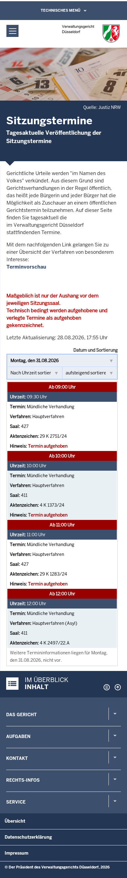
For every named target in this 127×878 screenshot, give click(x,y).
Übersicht (15, 821)
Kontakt (17, 758)
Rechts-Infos (23, 780)
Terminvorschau (26, 267)
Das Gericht (21, 714)
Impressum (16, 853)
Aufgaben (18, 736)
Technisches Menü (60, 10)
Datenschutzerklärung (28, 837)
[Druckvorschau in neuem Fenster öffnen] (105, 687)
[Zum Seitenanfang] (116, 687)
